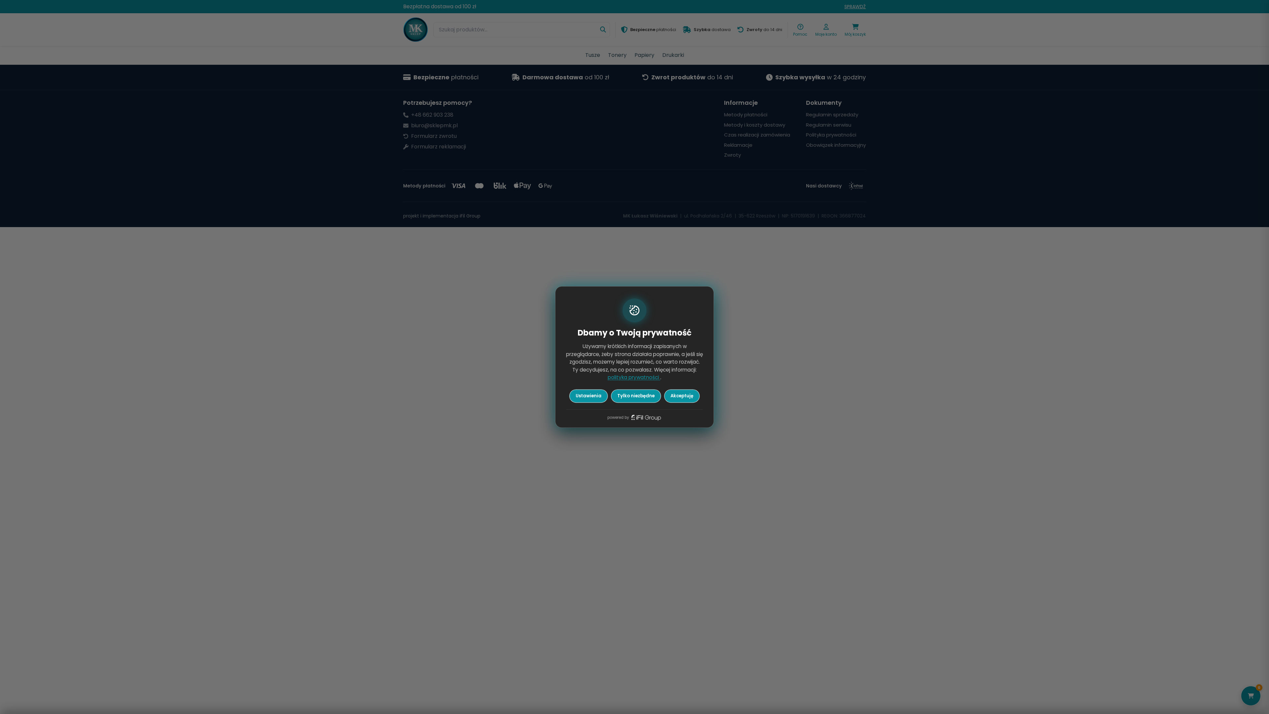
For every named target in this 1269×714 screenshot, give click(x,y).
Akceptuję (682, 396)
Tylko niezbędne (636, 396)
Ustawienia (588, 396)
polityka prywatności (634, 377)
